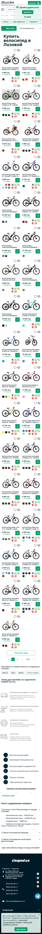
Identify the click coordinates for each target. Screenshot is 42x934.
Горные (6, 22)
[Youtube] (38, 878)
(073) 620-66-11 (12, 883)
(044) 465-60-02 (12, 890)
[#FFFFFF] (6, 361)
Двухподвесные (19, 22)
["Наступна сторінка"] (33, 659)
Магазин (4, 15)
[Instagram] (38, 882)
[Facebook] (38, 874)
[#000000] (6, 115)
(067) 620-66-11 (12, 894)
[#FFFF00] (9, 396)
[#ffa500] (6, 187)
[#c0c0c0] (6, 325)
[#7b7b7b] (6, 185)
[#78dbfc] (3, 187)
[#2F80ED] (9, 187)
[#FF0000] (26, 79)
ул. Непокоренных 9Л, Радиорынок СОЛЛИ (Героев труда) (14, 876)
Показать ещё (21, 653)
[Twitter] (38, 886)
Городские (33, 22)
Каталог (32, 3)
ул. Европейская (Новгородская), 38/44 (14, 871)
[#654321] (3, 576)
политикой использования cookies (15, 921)
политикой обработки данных (17, 923)
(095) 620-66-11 (12, 887)
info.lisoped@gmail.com (15, 901)
